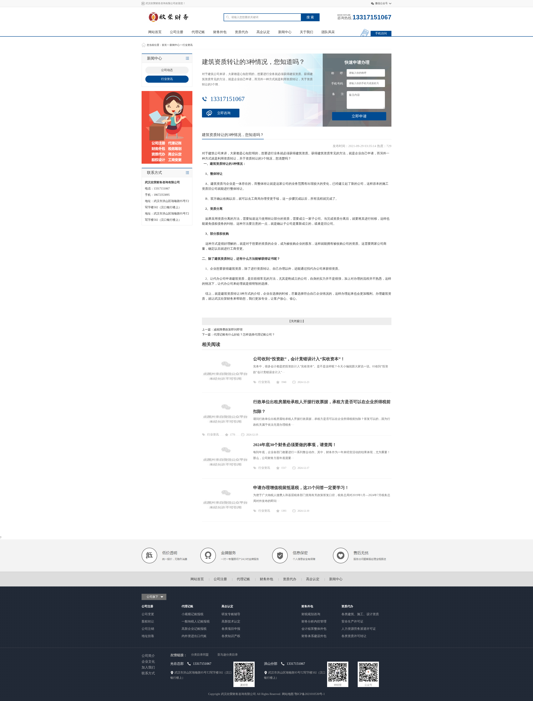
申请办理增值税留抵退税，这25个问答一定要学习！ (301, 487)
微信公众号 (381, 3)
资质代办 (241, 32)
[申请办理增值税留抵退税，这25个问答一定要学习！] (225, 514)
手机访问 (381, 33)
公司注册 (176, 32)
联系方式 (148, 673)
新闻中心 (284, 32)
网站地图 (288, 694)
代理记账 (198, 32)
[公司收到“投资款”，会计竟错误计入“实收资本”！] (225, 385)
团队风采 (328, 32)
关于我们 (306, 32)
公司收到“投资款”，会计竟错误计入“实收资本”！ (299, 359)
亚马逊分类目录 (227, 654)
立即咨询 (223, 113)
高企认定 (263, 32)
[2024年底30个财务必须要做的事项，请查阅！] (225, 471)
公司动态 (167, 70)
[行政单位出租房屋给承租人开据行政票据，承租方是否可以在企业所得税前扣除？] (225, 428)
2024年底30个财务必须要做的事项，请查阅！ (294, 444)
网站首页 (155, 32)
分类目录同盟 (200, 654)
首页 (164, 45)
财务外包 (220, 32)
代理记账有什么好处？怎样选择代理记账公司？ (244, 334)
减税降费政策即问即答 (228, 329)
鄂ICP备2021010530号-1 (309, 694)
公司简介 (148, 655)
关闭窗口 (297, 321)
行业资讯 (188, 45)
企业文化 (148, 661)
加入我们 (148, 667)
